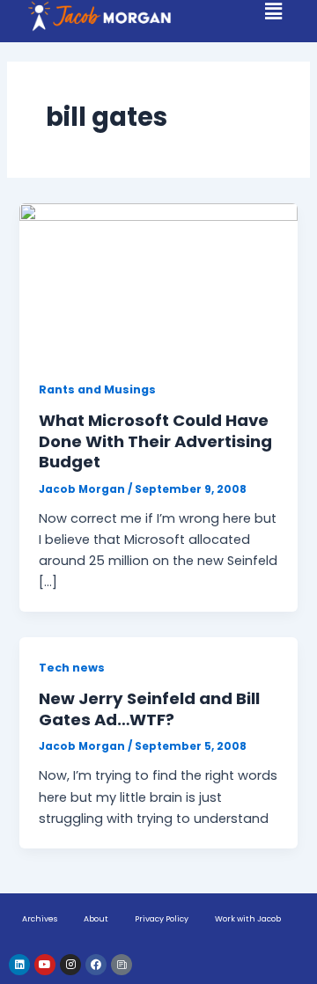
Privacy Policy (161, 919)
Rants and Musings (97, 389)
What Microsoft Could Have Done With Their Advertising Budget (155, 441)
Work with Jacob (248, 919)
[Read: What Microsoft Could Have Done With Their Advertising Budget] (158, 281)
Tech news (72, 667)
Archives (39, 919)
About (96, 919)
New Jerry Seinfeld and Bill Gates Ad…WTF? (149, 709)
